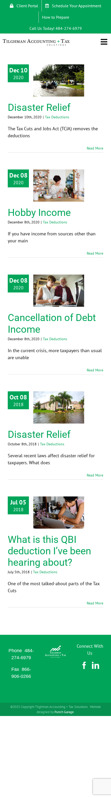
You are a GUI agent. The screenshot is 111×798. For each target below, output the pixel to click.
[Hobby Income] (58, 185)
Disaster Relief (39, 107)
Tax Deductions (57, 117)
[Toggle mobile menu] (104, 41)
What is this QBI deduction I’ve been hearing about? (49, 551)
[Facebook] (84, 665)
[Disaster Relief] (58, 80)
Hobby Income (39, 212)
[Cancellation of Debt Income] (58, 291)
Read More (95, 148)
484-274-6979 (69, 28)
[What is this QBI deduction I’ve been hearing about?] (58, 512)
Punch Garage (64, 712)
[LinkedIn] (95, 665)
